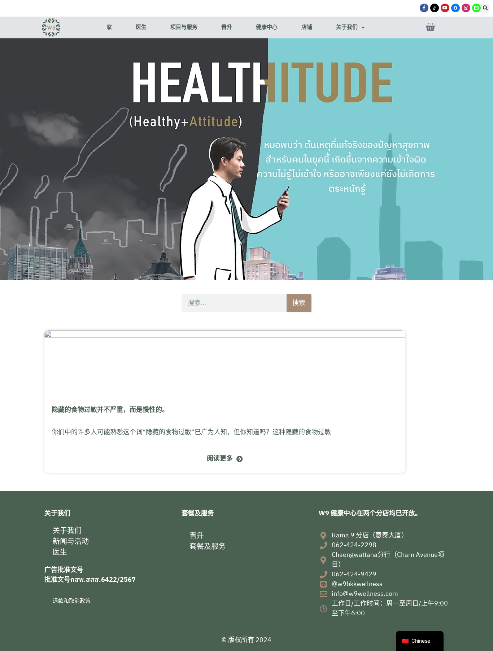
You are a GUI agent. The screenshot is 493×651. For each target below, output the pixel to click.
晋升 (226, 27)
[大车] (430, 27)
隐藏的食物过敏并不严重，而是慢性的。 (110, 410)
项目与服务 (183, 27)
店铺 (306, 27)
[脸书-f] (424, 8)
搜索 (298, 303)
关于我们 (347, 27)
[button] (485, 8)
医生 (141, 27)
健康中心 (267, 27)
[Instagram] (466, 8)
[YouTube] (445, 8)
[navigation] (420, 641)
